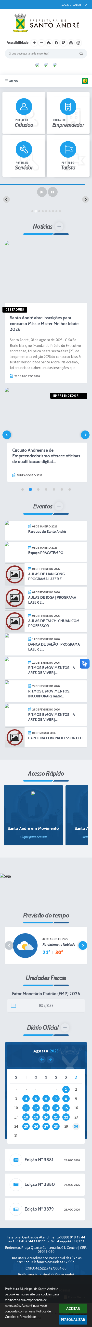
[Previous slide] (6, 199)
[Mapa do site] (71, 43)
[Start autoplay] (42, 192)
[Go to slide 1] (32, 211)
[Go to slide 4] (43, 211)
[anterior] (42, 1059)
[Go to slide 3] (39, 211)
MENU (13, 81)
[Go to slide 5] (46, 211)
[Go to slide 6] (50, 211)
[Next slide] (85, 199)
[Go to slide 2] (36, 211)
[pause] (53, 192)
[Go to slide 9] (60, 211)
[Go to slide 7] (53, 211)
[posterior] (50, 1059)
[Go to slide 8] (56, 211)
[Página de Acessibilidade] (78, 43)
